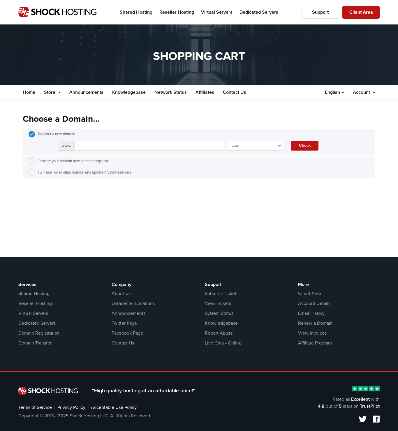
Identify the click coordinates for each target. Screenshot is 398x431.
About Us (121, 293)
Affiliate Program (315, 343)
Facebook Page (127, 333)
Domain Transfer (35, 343)
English (333, 92)
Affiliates (205, 92)
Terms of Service (35, 407)
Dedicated (258, 12)
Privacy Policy (71, 407)
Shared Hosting (34, 293)
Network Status (170, 92)
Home (29, 92)
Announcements (86, 92)
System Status (219, 313)
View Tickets (218, 303)
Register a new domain (56, 134)
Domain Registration (39, 333)
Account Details (314, 303)
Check (305, 146)
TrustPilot (370, 406)
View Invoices (312, 333)
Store (51, 92)
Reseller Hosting (35, 303)
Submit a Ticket (220, 293)
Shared (136, 12)
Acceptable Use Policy (114, 407)
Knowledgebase (129, 92)
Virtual (217, 12)
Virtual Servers (33, 313)
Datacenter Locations (133, 303)
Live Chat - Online (223, 343)
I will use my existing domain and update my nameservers (84, 172)
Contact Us (234, 92)
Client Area (361, 12)
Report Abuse (219, 333)
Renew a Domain (315, 323)
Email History (311, 313)
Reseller (176, 12)
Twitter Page (124, 323)
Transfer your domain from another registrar (73, 161)
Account (362, 92)
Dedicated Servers (37, 323)
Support (320, 12)
